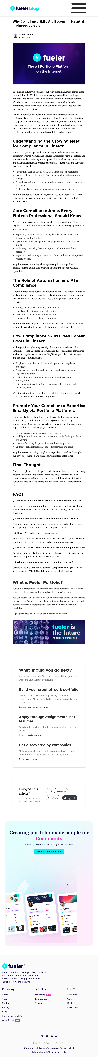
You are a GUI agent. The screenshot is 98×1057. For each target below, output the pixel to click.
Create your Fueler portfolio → (35, 706)
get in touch (49, 613)
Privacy (34, 1042)
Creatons (39, 1003)
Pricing (5, 1007)
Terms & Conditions (46, 1042)
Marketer (72, 995)
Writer (70, 999)
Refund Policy (61, 1042)
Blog (4, 1012)
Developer (72, 1007)
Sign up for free (21, 613)
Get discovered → (28, 758)
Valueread (42, 995)
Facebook (53, 798)
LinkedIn (62, 791)
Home (5, 995)
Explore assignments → (31, 734)
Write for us (10, 1020)
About (5, 999)
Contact (6, 1003)
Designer (72, 1003)
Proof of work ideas (12, 1016)
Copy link (70, 798)
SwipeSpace (41, 999)
